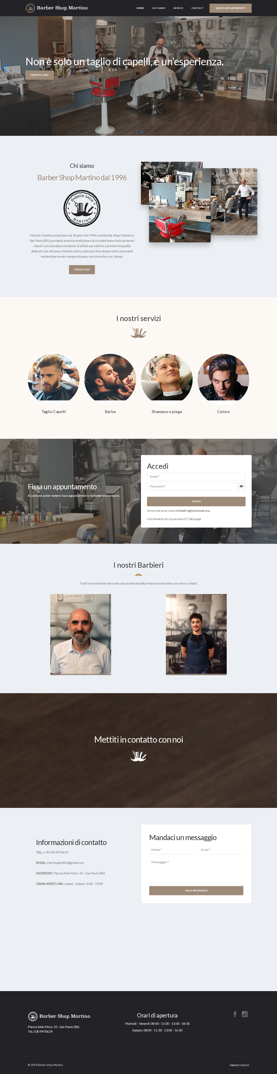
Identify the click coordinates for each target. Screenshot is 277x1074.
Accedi (196, 501)
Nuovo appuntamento (231, 8)
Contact (197, 8)
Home (140, 8)
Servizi (178, 8)
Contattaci (82, 269)
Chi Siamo (158, 8)
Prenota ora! (39, 75)
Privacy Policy (239, 1065)
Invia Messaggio (196, 890)
